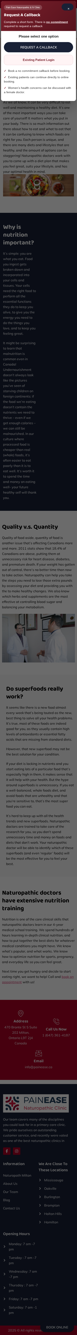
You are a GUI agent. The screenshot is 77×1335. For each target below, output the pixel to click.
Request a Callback (38, 47)
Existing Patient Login (38, 60)
